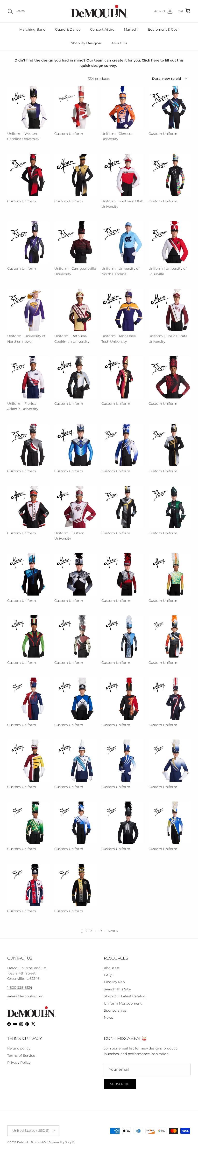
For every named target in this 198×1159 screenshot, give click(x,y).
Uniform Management (123, 1003)
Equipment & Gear (163, 29)
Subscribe (119, 1084)
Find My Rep (114, 982)
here (155, 60)
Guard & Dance (67, 29)
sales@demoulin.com (25, 996)
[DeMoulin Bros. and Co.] (99, 11)
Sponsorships (115, 1010)
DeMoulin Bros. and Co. (32, 1142)
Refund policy (18, 1048)
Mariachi (131, 29)
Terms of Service (21, 1055)
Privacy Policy (18, 1062)
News (108, 1017)
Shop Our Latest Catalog (125, 996)
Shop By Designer (86, 43)
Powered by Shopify (62, 1142)
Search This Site (117, 989)
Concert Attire (102, 29)
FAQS (108, 975)
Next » (113, 931)
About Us (119, 43)
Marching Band (32, 29)
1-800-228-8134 (19, 987)
